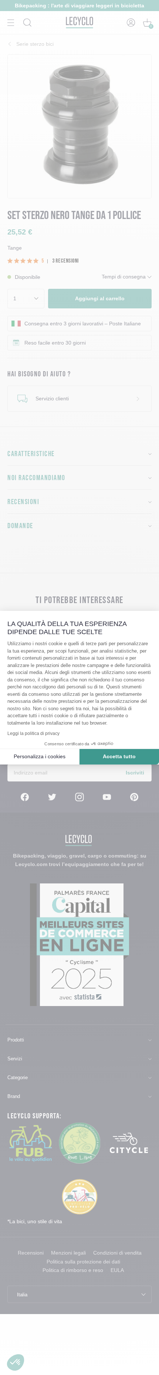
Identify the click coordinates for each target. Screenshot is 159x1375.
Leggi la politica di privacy (33, 733)
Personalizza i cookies (39, 756)
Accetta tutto (119, 756)
